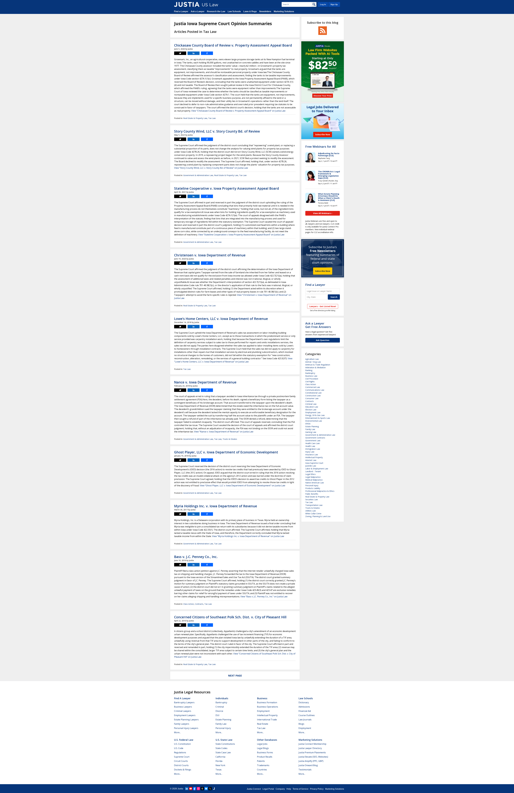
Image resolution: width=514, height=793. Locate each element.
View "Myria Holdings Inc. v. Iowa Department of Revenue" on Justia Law (248, 536)
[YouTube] (190, 788)
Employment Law (312, 412)
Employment (263, 711)
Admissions (304, 706)
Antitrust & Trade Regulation (317, 364)
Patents (261, 761)
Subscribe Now (322, 271)
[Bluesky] (206, 788)
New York (220, 765)
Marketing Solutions (284, 11)
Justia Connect (254, 789)
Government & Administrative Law (198, 175)
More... (177, 732)
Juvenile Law (310, 466)
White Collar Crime (313, 513)
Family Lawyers (181, 723)
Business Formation (267, 702)
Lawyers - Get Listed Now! (322, 306)
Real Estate (262, 723)
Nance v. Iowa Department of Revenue (205, 382)
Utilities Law (310, 510)
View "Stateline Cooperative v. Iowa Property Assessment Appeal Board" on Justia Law (241, 234)
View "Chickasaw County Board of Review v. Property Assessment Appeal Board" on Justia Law (238, 110)
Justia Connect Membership (312, 743)
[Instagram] (198, 788)
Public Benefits (311, 494)
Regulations (180, 752)
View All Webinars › (322, 213)
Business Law (311, 376)
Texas (219, 769)
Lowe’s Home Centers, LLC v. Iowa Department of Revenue (221, 318)
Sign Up (334, 4)
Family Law (310, 429)
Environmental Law (313, 421)
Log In (323, 4)
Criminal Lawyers (182, 711)
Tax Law (212, 118)
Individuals (222, 698)
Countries (262, 769)
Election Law (310, 409)
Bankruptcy (310, 373)
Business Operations (267, 706)
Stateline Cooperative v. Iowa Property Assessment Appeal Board (226, 188)
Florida (219, 761)
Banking (308, 370)
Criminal (220, 706)
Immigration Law (312, 449)
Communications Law (314, 390)
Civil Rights (310, 381)
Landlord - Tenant (313, 471)
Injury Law (309, 451)
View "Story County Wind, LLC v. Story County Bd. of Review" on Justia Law (211, 167)
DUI (217, 715)
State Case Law (223, 752)
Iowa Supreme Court (314, 463)
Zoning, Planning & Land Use (317, 516)
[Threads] (202, 788)
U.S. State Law (224, 739)
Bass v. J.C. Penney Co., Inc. (196, 556)
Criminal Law (310, 404)
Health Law (310, 446)
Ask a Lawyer (197, 11)
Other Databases (267, 739)
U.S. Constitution (182, 743)
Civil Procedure (311, 378)
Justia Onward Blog (308, 765)
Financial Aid (304, 711)
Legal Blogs (263, 748)
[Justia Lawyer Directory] (214, 788)
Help (288, 789)
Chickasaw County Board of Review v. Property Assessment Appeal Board (233, 45)
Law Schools (234, 11)
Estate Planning (312, 426)
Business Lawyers (183, 706)
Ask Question (322, 340)
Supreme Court (181, 756)
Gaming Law (310, 432)
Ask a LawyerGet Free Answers (318, 325)
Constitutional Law (313, 392)
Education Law (311, 407)
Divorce (219, 711)
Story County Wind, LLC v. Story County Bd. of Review (217, 131)
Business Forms (265, 752)
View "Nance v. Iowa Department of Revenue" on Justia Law (223, 431)
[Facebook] (194, 788)
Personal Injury (311, 485)
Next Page (235, 675)
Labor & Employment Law (316, 468)
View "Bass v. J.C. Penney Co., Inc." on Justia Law (263, 596)
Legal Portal (268, 789)
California (220, 756)
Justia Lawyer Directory (310, 748)
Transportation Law (313, 505)
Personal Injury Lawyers (186, 728)
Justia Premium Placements (312, 752)
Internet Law (310, 460)
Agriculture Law (312, 359)
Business (262, 698)
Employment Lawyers (184, 715)
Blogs (301, 723)
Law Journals (304, 719)
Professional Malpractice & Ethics (319, 491)
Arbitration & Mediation (315, 367)
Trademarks (263, 765)
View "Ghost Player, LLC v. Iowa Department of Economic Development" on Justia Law (242, 485)
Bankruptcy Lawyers (184, 702)
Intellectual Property (314, 457)
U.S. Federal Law (183, 739)
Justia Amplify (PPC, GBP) (310, 761)
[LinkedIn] (186, 788)
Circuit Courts (181, 761)
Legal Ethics (310, 474)
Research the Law (216, 11)
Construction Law (313, 395)
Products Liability (312, 488)
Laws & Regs (250, 11)
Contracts (199, 604)
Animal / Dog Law (313, 362)
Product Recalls (264, 756)
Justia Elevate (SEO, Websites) (313, 756)
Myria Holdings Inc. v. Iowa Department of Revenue (215, 506)
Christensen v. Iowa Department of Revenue (209, 255)
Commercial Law (312, 387)
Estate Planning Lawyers (186, 719)
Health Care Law (312, 443)
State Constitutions (225, 743)
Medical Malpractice (314, 480)
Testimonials (304, 769)
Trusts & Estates (230, 439)
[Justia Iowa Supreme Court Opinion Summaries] (186, 4)
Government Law (312, 440)
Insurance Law (311, 454)
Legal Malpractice (313, 477)
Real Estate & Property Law (195, 118)
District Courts (181, 765)
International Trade (267, 719)
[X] (210, 788)
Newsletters (265, 11)
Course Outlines (306, 715)
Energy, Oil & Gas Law (315, 415)
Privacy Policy (317, 789)
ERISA (307, 423)
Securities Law (311, 499)
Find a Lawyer (181, 11)
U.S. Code (178, 748)
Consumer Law (311, 398)
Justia (180, 789)
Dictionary (303, 702)
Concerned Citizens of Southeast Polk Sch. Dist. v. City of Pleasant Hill (230, 617)
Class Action (188, 604)
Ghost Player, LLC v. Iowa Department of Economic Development (226, 452)
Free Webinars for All (320, 146)
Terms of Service (300, 789)
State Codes (221, 748)
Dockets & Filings (182, 769)
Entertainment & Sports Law (317, 418)
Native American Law (314, 482)
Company (280, 789)
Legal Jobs (262, 743)
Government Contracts (315, 437)
